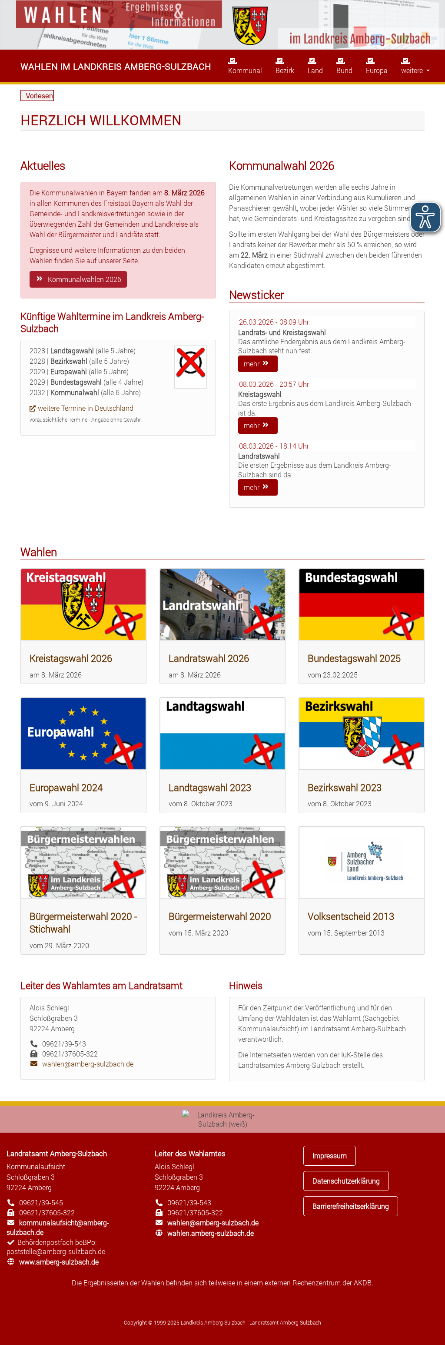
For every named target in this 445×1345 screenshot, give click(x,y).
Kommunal (245, 70)
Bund (344, 70)
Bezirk (285, 70)
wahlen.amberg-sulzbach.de (204, 1233)
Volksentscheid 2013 (351, 916)
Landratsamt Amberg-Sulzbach (57, 1153)
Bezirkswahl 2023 (345, 787)
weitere (413, 70)
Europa (377, 70)
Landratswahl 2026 (209, 658)
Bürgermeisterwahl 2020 (220, 916)
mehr (252, 363)
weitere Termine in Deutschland (85, 408)
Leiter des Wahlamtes (190, 1153)
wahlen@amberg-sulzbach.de (81, 1063)
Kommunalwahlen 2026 (83, 279)
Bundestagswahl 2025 (354, 658)
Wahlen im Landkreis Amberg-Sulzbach (115, 66)
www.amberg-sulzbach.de (53, 1261)
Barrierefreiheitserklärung (350, 1206)
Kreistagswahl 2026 (71, 658)
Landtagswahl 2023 (210, 787)
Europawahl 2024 (66, 787)
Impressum (329, 1155)
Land (315, 70)
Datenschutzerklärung (346, 1180)
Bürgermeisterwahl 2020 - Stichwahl (83, 922)
